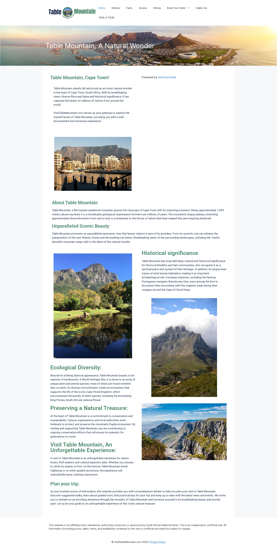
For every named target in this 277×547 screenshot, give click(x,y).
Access (143, 7)
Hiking (157, 7)
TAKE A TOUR (106, 17)
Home (102, 7)
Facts (129, 7)
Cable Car (201, 7)
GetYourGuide (167, 77)
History (116, 7)
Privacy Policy (158, 541)
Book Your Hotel (176, 7)
